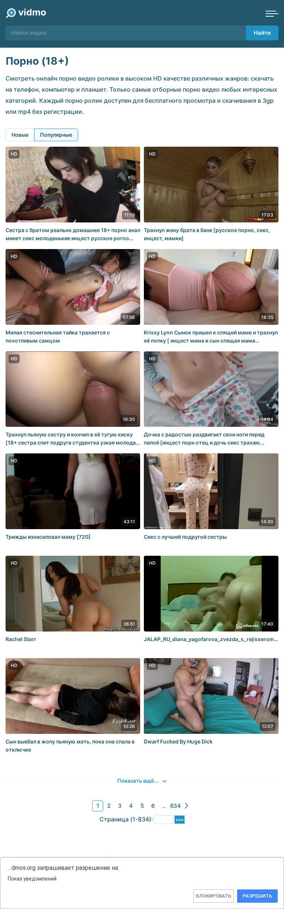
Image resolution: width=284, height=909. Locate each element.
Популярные (56, 135)
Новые (19, 135)
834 (175, 805)
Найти (262, 32)
